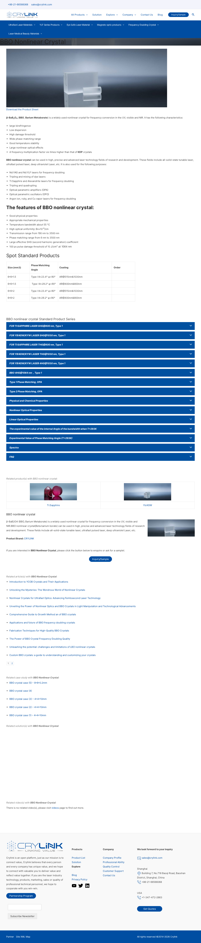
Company (127, 14)
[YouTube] (74, 885)
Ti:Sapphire (53, 505)
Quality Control (111, 866)
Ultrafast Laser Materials (20, 24)
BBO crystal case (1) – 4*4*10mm (27, 715)
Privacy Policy (79, 879)
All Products (78, 14)
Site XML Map (23, 936)
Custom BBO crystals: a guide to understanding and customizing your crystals (52, 655)
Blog (160, 14)
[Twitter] (80, 885)
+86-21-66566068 (18, 4)
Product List (78, 857)
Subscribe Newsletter (22, 916)
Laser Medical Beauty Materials (23, 33)
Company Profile (112, 857)
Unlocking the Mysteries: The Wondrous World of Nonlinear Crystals (47, 589)
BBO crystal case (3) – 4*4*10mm (28, 698)
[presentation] (86, 14)
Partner (10, 936)
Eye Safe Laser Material (78, 24)
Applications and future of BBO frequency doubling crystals (42, 622)
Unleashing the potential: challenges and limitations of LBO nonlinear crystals (52, 646)
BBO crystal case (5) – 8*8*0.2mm (28, 682)
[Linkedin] (87, 885)
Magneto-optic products (109, 24)
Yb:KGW (147, 505)
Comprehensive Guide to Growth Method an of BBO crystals (42, 614)
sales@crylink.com (41, 4)
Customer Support (113, 870)
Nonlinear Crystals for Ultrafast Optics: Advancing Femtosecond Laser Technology (54, 598)
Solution (97, 14)
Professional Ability (113, 862)
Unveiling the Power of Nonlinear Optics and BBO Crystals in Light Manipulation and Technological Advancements (72, 606)
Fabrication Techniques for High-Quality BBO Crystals (39, 630)
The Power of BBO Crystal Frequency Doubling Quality (39, 638)
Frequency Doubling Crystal (142, 24)
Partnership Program (21, 895)
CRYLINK (29, 538)
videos (55, 807)
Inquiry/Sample (100, 559)
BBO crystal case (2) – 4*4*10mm (27, 707)
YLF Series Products (49, 24)
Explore (110, 14)
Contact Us (147, 14)
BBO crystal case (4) (20, 690)
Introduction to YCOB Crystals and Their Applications (38, 581)
